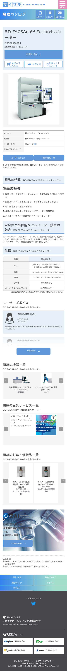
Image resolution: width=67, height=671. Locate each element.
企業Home (16, 577)
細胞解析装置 (10, 47)
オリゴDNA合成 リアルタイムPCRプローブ (22, 419)
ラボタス (50, 583)
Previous (6, 380)
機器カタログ (22, 14)
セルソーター (23, 47)
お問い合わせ (33, 54)
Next (61, 380)
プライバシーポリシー (22, 661)
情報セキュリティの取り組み (33, 663)
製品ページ (29, 144)
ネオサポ (16, 588)
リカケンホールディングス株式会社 (22, 619)
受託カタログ (17, 583)
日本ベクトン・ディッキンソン (37, 133)
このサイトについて (43, 661)
